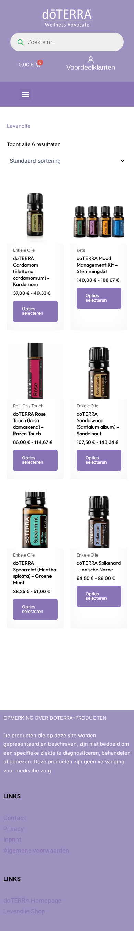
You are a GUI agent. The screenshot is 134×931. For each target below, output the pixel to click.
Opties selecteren (32, 311)
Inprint (12, 839)
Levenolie (19, 126)
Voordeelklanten (90, 67)
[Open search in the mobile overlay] (67, 42)
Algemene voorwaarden (36, 850)
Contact (14, 817)
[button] (25, 94)
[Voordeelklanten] (90, 59)
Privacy (13, 828)
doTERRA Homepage (32, 900)
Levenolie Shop (24, 911)
